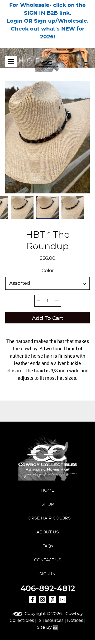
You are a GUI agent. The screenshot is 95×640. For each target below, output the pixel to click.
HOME (47, 490)
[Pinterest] (52, 599)
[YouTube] (62, 599)
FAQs (47, 546)
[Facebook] (32, 599)
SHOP (47, 504)
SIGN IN (47, 574)
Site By (45, 627)
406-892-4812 (47, 589)
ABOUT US (47, 532)
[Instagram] (42, 599)
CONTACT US (47, 560)
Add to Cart (47, 318)
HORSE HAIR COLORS (47, 518)
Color (47, 271)
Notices (75, 620)
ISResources (50, 620)
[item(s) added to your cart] (85, 61)
